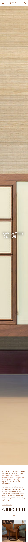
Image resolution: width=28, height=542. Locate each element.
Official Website (7, 504)
